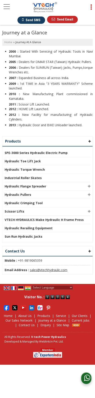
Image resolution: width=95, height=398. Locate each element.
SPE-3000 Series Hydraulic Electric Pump (36, 153)
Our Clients (79, 316)
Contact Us (27, 325)
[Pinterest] (48, 307)
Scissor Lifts (14, 211)
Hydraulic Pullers (18, 195)
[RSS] (76, 325)
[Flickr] (40, 307)
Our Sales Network (19, 320)
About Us (25, 316)
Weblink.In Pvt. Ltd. (51, 341)
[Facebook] (6, 307)
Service (61, 316)
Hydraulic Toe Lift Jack (23, 161)
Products (13, 141)
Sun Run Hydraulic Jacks (23, 236)
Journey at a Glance (52, 320)
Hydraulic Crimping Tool (24, 203)
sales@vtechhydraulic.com (48, 270)
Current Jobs (80, 320)
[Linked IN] (31, 307)
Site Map (63, 325)
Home (8, 42)
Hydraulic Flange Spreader (25, 186)
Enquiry (45, 325)
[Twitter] (14, 307)
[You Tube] (23, 307)
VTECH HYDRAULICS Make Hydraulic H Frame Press (44, 220)
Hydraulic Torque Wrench (25, 169)
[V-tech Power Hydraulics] (45, 8)
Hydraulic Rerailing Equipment (29, 228)
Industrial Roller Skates (23, 178)
